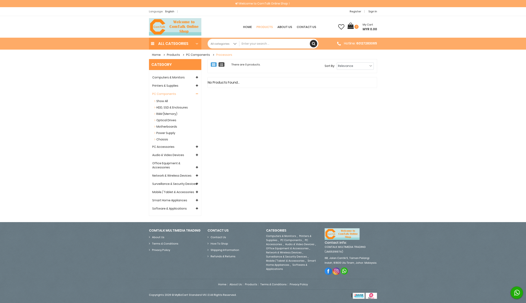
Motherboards (166, 127)
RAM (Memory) (166, 114)
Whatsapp (344, 271)
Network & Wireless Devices (171, 176)
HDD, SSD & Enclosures (172, 107)
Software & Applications (169, 208)
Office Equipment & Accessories (166, 165)
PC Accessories (163, 147)
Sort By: (330, 66)
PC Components (198, 55)
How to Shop (219, 244)
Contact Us (306, 27)
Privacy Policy (161, 250)
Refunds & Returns (223, 256)
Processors (224, 55)
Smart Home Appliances (169, 200)
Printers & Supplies (165, 86)
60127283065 (366, 43)
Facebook (328, 271)
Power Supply (165, 133)
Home (247, 27)
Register (355, 11)
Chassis (162, 139)
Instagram (336, 271)
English (170, 11)
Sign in (372, 11)
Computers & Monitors (168, 77)
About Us (284, 27)
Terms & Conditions (165, 244)
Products (264, 27)
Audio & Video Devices (168, 155)
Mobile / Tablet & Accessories (173, 192)
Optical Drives (166, 120)
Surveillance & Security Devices (174, 184)
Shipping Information (225, 250)
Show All (162, 101)
